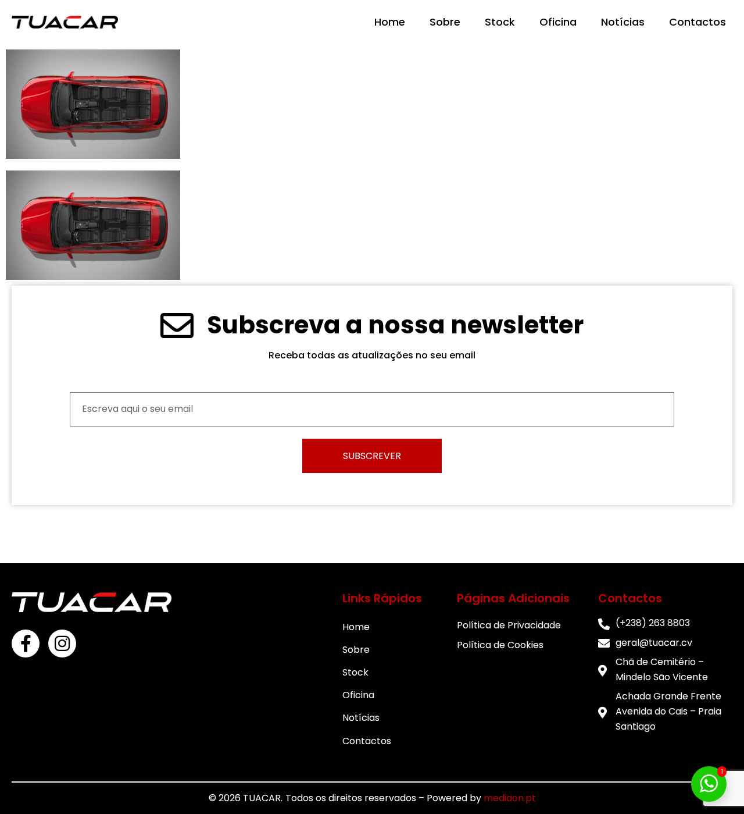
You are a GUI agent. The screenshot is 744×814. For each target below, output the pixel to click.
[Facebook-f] (26, 643)
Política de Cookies (500, 645)
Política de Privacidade (509, 625)
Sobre (445, 22)
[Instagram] (62, 643)
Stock (500, 22)
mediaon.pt (510, 798)
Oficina (558, 22)
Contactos (697, 22)
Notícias (623, 22)
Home (389, 22)
